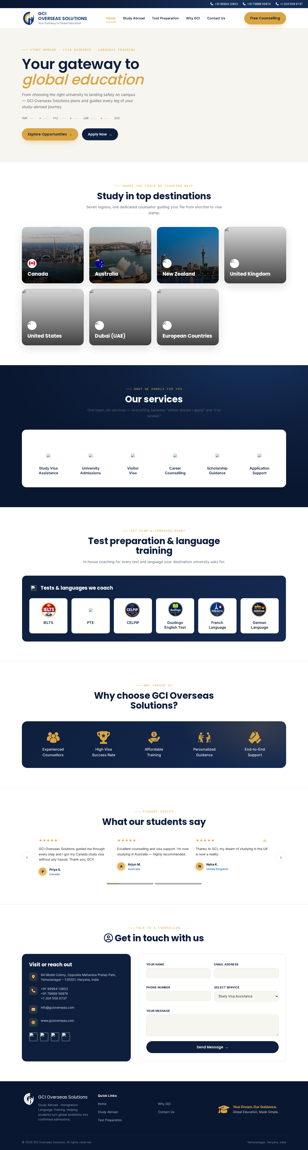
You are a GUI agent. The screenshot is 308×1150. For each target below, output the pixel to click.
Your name (155, 964)
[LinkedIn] (55, 1037)
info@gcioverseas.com (57, 1007)
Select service (226, 987)
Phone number (158, 987)
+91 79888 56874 (259, 4)
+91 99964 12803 (226, 4)
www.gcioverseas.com (57, 1020)
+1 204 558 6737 (291, 4)
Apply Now (100, 134)
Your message (158, 1011)
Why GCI (193, 18)
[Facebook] (33, 1037)
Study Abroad (134, 18)
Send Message (212, 1047)
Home (111, 18)
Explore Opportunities (50, 134)
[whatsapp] (66, 1037)
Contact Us (216, 18)
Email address (226, 964)
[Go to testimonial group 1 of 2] (130, 883)
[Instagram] (44, 1037)
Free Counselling (265, 18)
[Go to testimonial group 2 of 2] (178, 883)
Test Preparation (165, 18)
